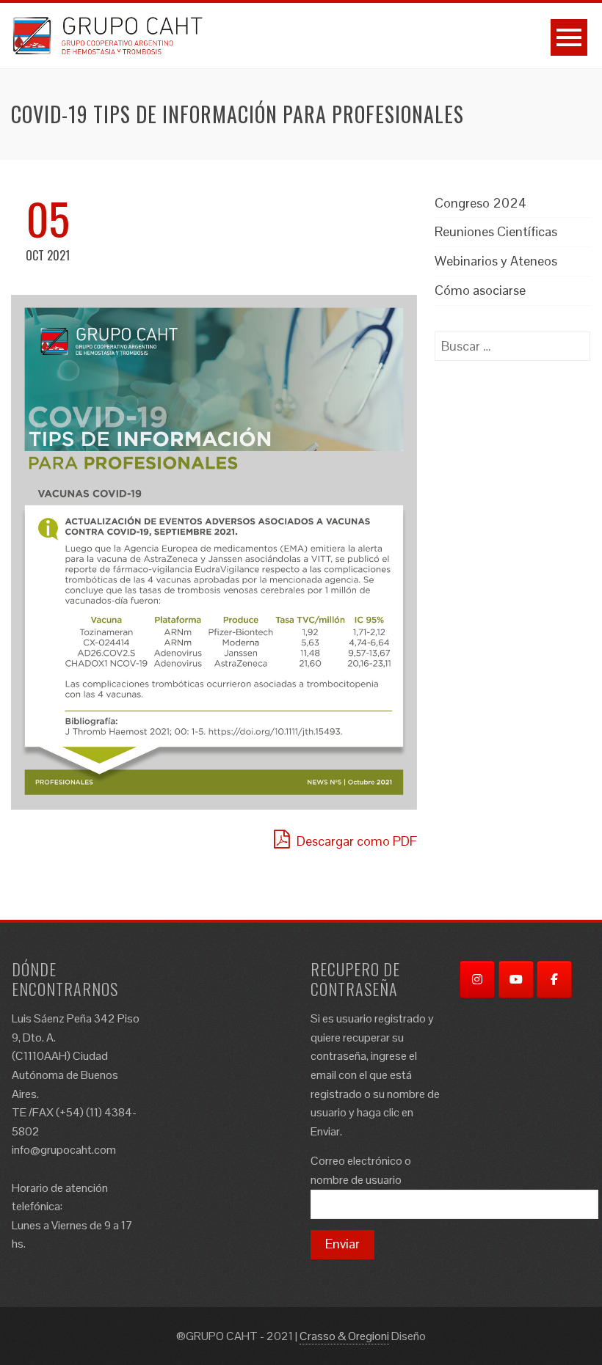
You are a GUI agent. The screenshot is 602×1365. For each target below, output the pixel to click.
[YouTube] (516, 979)
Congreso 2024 (480, 202)
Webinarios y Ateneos (496, 260)
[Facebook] (554, 979)
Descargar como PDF (355, 840)
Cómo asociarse (480, 290)
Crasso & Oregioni (344, 1336)
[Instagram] (477, 979)
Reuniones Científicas (496, 231)
